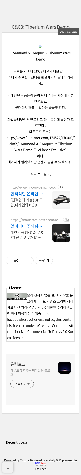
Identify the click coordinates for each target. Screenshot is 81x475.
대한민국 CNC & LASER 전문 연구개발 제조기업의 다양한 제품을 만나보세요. (27, 235)
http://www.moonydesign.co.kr (34, 187)
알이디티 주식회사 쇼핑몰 (26, 226)
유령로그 (18, 364)
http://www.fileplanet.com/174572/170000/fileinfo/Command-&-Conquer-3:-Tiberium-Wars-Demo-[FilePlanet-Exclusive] (40, 143)
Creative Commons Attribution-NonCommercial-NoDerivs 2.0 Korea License (40, 331)
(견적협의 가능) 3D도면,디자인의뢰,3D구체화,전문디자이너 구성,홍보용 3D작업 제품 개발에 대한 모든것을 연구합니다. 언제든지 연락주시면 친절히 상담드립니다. (27, 202)
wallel (50, 460)
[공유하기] (23, 260)
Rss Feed (40, 469)
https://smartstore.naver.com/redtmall (36, 220)
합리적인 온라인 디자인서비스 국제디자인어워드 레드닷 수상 (27, 193)
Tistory (24, 460)
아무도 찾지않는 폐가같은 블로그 (30, 372)
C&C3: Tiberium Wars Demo (41, 27)
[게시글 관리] (28, 260)
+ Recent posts (15, 442)
